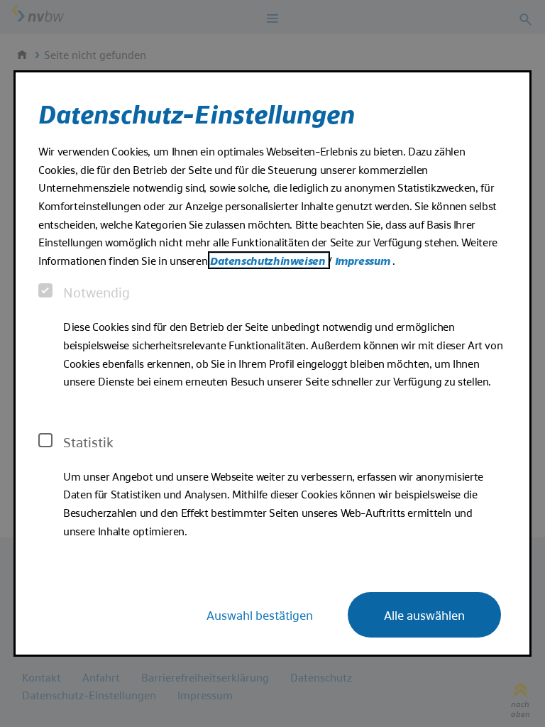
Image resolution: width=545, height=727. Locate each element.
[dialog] (272, 363)
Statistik (88, 441)
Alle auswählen (424, 614)
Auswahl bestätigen (260, 614)
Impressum (363, 260)
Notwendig (96, 291)
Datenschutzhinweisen (269, 260)
